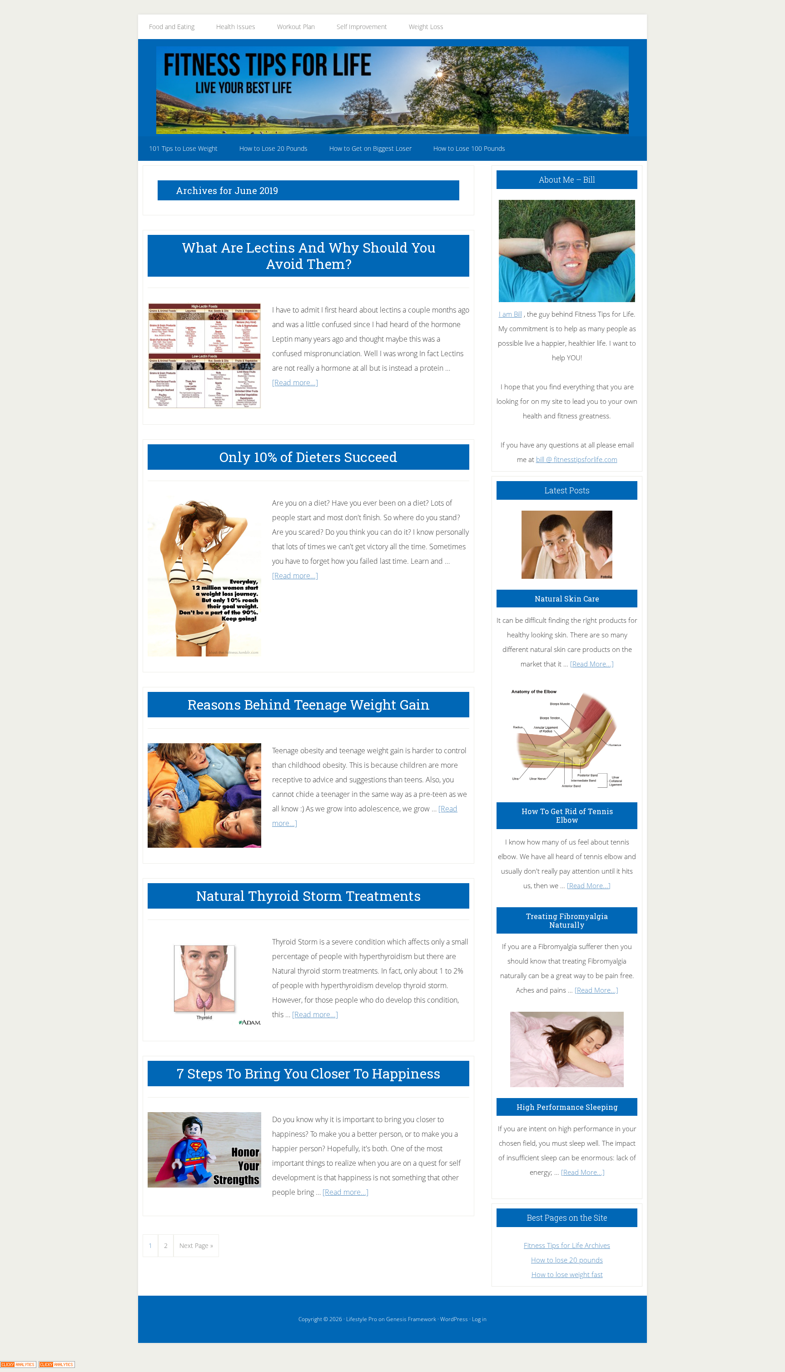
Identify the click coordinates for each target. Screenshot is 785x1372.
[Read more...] (295, 383)
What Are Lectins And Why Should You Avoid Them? (308, 256)
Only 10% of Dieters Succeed (308, 457)
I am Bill (510, 313)
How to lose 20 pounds (567, 1259)
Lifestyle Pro (361, 1319)
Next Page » (196, 1249)
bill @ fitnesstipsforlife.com (576, 459)
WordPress (454, 1319)
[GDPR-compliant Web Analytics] (18, 1364)
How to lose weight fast (567, 1274)
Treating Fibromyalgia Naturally (567, 920)
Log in (479, 1319)
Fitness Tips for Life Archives (567, 1245)
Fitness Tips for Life (392, 90)
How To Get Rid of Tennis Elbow (567, 815)
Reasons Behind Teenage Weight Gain (309, 704)
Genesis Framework (411, 1319)
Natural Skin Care (567, 598)
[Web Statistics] (57, 1364)
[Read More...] (592, 663)
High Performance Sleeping (567, 1107)
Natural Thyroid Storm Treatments (308, 896)
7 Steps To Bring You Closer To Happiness (308, 1073)
